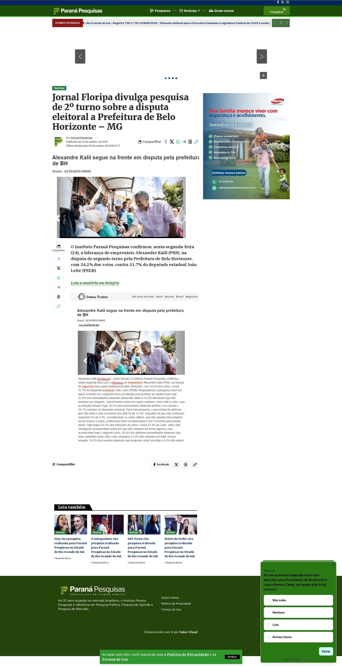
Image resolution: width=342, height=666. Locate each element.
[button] (232, 657)
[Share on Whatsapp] (178, 141)
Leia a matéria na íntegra (95, 282)
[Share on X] (172, 141)
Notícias (59, 88)
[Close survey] (333, 565)
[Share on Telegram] (184, 141)
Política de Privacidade (188, 654)
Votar (326, 651)
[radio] (268, 600)
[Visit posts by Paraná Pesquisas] (58, 142)
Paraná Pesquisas (81, 137)
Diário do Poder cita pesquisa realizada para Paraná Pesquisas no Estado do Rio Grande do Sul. (179, 547)
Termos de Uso (115, 659)
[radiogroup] (298, 618)
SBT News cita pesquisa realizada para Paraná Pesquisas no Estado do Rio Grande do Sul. (143, 547)
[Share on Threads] (190, 141)
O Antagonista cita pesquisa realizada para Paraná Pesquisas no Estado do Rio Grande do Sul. (106, 547)
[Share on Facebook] (165, 141)
